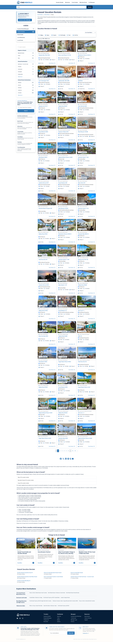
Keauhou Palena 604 (63, 131)
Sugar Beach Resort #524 (64, 361)
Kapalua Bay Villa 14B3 (63, 80)
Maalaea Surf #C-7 (43, 106)
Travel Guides (75, 2)
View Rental (51, 63)
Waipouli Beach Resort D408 (85, 438)
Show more (20, 76)
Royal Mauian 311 (62, 310)
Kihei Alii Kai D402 (82, 106)
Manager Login (74, 619)
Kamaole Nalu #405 (63, 438)
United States (47, 14)
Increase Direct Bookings (76, 616)
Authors (58, 621)
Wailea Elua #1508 (82, 285)
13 (72, 450)
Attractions (67, 2)
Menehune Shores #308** (65, 234)
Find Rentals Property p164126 (63, 605)
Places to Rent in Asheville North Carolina (87, 600)
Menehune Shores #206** (84, 55)
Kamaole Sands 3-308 (63, 259)
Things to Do (46, 619)
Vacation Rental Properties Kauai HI (25, 572)
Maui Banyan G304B (83, 131)
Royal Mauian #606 (43, 131)
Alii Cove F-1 (81, 310)
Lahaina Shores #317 (44, 182)
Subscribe (71, 633)
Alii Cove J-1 (81, 412)
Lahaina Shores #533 (44, 285)
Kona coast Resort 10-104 (64, 55)
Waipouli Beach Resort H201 (45, 412)
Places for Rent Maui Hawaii (77, 572)
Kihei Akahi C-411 (62, 285)
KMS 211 (80, 336)
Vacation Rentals (59, 2)
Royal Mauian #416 (63, 387)
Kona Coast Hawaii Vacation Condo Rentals (53, 576)
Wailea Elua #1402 (43, 234)
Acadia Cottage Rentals (65, 597)
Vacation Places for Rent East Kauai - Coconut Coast (82, 576)
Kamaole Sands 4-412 (83, 208)
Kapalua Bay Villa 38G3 (44, 55)
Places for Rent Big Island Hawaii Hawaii (52, 572)
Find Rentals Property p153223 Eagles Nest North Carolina (40, 600)
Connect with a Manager (25, 20)
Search (26, 110)
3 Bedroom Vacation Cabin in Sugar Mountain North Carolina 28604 (65, 600)
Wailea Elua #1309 (43, 387)
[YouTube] (17, 618)
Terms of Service (88, 618)
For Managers (92, 2)
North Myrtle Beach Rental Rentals (72, 592)
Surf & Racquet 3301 (44, 80)
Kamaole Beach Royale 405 (45, 208)
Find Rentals (40, 14)
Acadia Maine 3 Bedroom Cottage (36, 597)
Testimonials (73, 618)
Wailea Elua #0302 (62, 412)
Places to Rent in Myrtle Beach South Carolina (38, 592)
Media (58, 619)
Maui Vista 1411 (81, 182)
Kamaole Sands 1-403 (83, 157)
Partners (72, 621)
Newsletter (46, 621)
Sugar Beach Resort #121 (84, 387)
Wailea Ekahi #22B (62, 336)
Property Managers (47, 618)
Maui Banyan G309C (63, 208)
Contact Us (85, 633)
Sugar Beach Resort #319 (45, 438)
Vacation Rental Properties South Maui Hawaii (27, 576)
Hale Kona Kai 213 (82, 361)
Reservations (87, 616)
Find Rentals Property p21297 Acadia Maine (51, 597)
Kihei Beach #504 (43, 157)
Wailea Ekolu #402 (43, 310)
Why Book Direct (83, 2)
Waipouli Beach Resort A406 (65, 157)
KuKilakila (80, 80)
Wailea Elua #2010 (62, 106)
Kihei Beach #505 (43, 361)
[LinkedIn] (20, 618)
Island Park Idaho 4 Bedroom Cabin (50, 605)
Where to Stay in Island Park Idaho (36, 605)
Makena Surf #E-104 (83, 259)
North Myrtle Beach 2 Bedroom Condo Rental (56, 592)
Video (58, 618)
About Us (59, 616)
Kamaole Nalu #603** (83, 234)
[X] (23, 618)
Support (86, 619)
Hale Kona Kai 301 (43, 259)
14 (75, 450)
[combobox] (51, 7)
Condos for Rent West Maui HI (23, 580)
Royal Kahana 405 (62, 182)
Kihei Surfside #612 (43, 336)
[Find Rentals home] (24, 2)
